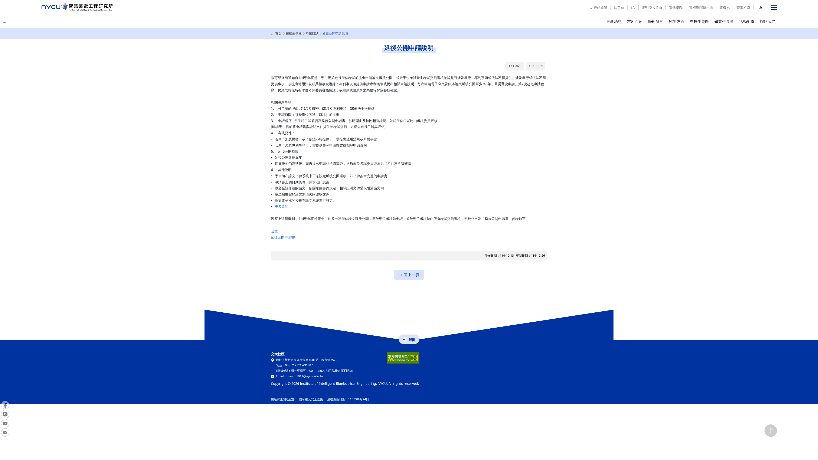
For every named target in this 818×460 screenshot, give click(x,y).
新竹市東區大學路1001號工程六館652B (311, 360)
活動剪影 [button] (747, 21)
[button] (763, 7)
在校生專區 (294, 33)
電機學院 (676, 7)
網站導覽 (600, 7)
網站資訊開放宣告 (283, 399)
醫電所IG (743, 7)
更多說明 (281, 206)
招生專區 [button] (676, 21)
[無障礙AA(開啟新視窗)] (403, 359)
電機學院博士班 (701, 7)
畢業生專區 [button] (724, 21)
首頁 (278, 33)
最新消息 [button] (614, 21)
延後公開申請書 (283, 237)
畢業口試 (312, 33)
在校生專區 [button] (699, 21)
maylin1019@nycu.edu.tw (305, 376)
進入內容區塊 (10, 2)
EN (633, 7)
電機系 (725, 7)
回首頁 (619, 7)
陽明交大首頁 (652, 7)
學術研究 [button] (655, 21)
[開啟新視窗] (514, 66)
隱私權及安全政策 (311, 399)
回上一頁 (412, 274)
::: (590, 7)
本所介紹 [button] (634, 21)
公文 (274, 231)
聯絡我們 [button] (767, 21)
